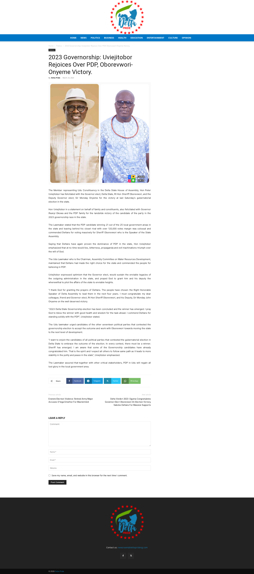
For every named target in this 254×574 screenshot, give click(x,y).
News (84, 37)
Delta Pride (55, 78)
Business (109, 37)
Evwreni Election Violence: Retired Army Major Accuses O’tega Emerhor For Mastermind (71, 400)
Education (137, 37)
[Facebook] (123, 556)
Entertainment (155, 37)
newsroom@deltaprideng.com (133, 547)
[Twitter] (131, 556)
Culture (173, 37)
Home (73, 37)
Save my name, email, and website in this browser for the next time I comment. (89, 475)
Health (122, 37)
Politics (95, 37)
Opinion (186, 37)
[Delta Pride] (127, 17)
